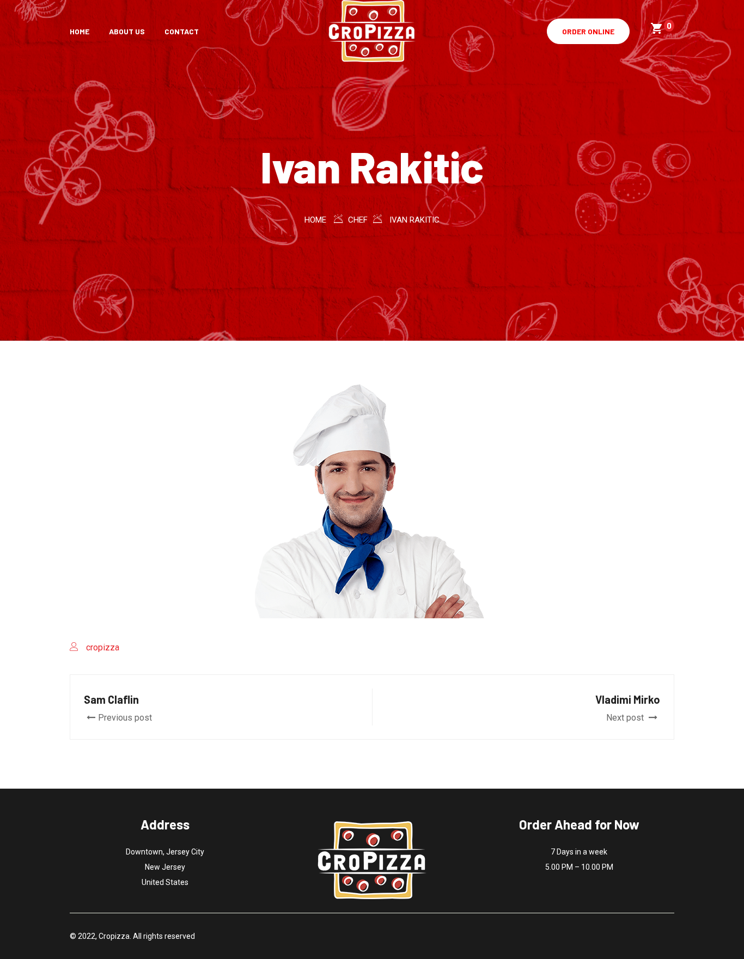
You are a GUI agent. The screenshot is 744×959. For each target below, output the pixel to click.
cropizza (102, 647)
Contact (181, 31)
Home (79, 31)
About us (127, 31)
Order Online (588, 31)
